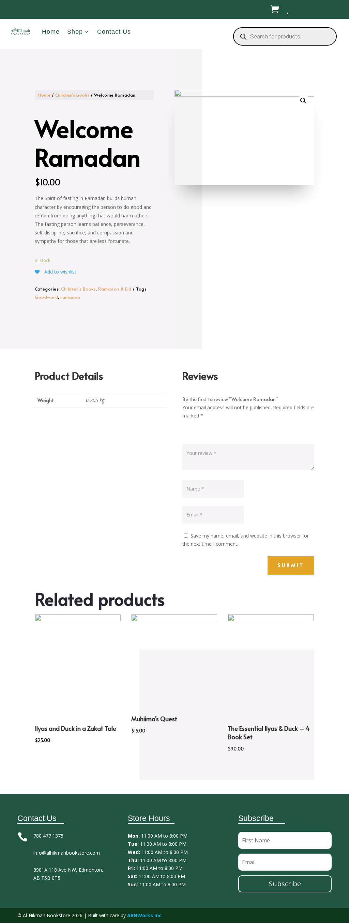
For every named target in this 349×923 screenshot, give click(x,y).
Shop (75, 31)
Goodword (46, 297)
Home (51, 31)
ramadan (70, 297)
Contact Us (114, 31)
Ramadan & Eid (115, 289)
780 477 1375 (48, 836)
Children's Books (72, 95)
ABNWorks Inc (144, 915)
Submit (291, 565)
